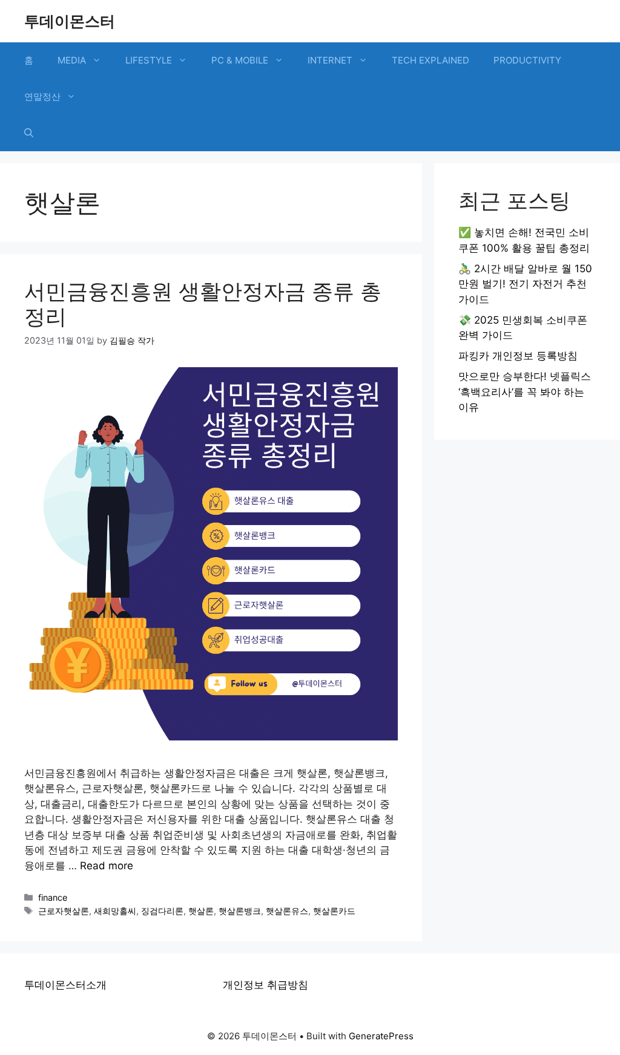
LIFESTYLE (148, 60)
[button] (28, 133)
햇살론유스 (287, 911)
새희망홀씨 (115, 911)
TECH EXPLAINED (430, 60)
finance (52, 897)
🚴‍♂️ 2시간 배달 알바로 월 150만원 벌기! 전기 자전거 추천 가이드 (525, 284)
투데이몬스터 (69, 21)
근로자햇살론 (63, 911)
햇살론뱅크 (240, 911)
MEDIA (72, 60)
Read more (106, 866)
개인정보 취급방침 (265, 985)
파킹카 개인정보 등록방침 (518, 356)
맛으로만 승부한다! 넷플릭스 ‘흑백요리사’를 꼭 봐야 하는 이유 (524, 391)
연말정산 (42, 96)
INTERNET (330, 60)
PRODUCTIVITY (527, 60)
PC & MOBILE (239, 60)
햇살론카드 (334, 911)
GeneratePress (381, 1036)
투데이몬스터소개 (65, 985)
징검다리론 (162, 911)
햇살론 (201, 911)
